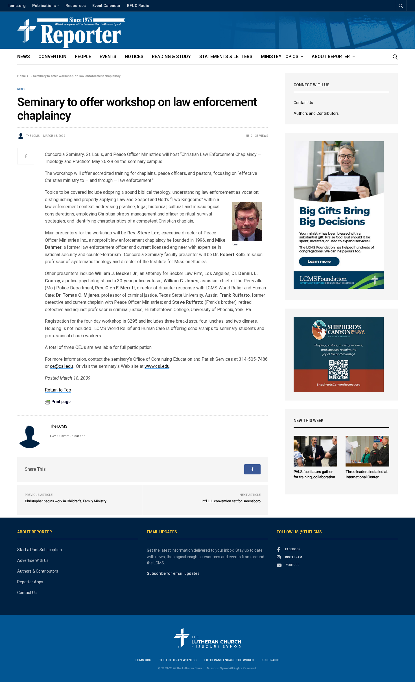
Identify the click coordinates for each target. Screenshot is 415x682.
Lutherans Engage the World (229, 660)
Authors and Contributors (316, 113)
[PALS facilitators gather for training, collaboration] (315, 451)
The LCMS (33, 135)
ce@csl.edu (61, 366)
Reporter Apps (30, 582)
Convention (52, 56)
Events (108, 56)
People (83, 56)
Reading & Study (171, 56)
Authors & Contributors (37, 571)
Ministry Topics (279, 56)
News (23, 56)
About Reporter (331, 56)
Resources (75, 5)
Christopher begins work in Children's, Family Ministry (65, 501)
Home (21, 76)
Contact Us (303, 102)
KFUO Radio (138, 5)
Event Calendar (106, 5)
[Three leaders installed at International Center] (367, 451)
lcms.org (17, 5)
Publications (44, 5)
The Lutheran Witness (177, 660)
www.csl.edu (157, 366)
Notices (134, 56)
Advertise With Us (33, 560)
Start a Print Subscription (39, 549)
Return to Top (58, 390)
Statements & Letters (225, 56)
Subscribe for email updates (173, 573)
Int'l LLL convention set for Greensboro (231, 501)
